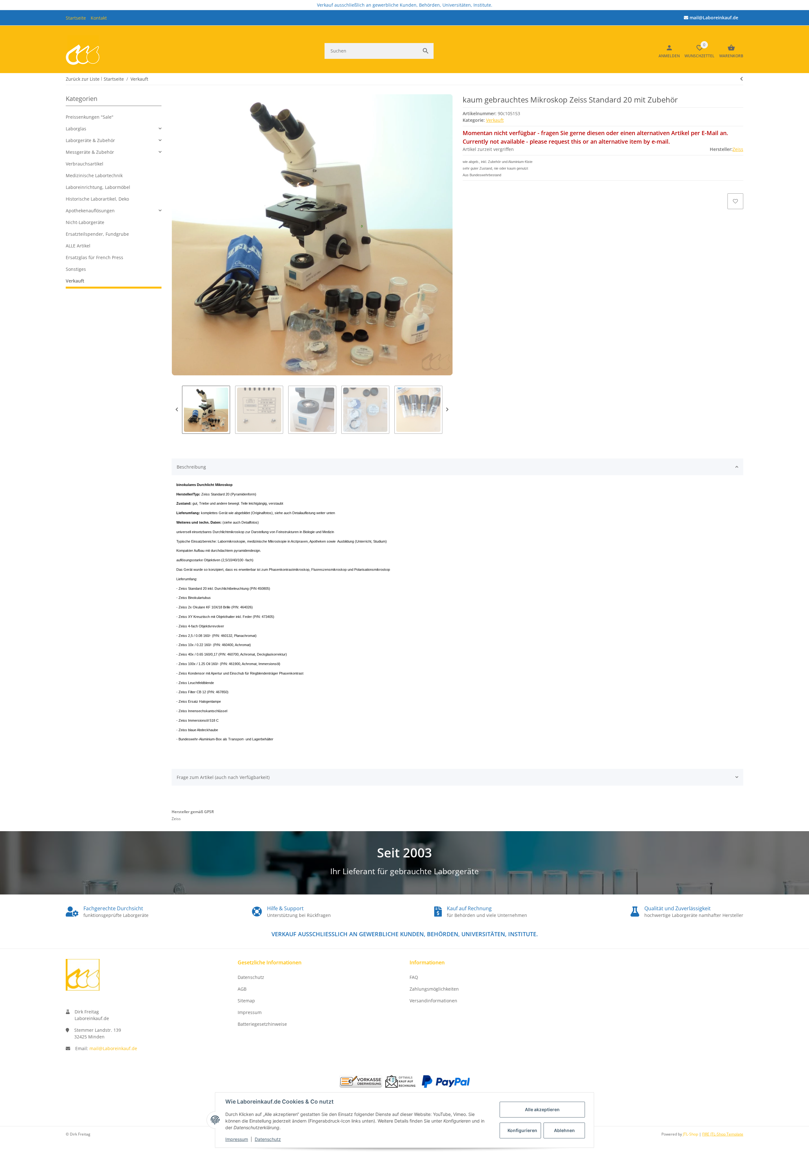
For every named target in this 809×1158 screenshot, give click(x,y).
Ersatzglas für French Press (94, 257)
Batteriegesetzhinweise (262, 1024)
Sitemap (246, 1001)
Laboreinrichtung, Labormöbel (98, 187)
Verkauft (495, 120)
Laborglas (76, 129)
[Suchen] (426, 51)
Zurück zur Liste (83, 79)
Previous (177, 410)
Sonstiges (76, 269)
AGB (242, 989)
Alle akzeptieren (542, 1109)
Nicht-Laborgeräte (85, 222)
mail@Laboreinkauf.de (113, 1048)
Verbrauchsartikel (84, 164)
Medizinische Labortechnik (94, 175)
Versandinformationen (433, 1001)
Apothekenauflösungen (90, 211)
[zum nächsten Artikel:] (741, 78)
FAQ (414, 977)
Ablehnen (564, 1130)
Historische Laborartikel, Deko (97, 199)
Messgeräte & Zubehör (90, 152)
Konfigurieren (522, 1130)
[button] (113, 128)
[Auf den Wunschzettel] (735, 201)
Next (447, 410)
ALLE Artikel (78, 246)
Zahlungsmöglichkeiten (434, 989)
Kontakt (99, 18)
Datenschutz (268, 1139)
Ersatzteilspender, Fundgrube (97, 234)
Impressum (236, 1139)
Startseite (76, 18)
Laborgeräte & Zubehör (90, 140)
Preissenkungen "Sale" (89, 117)
